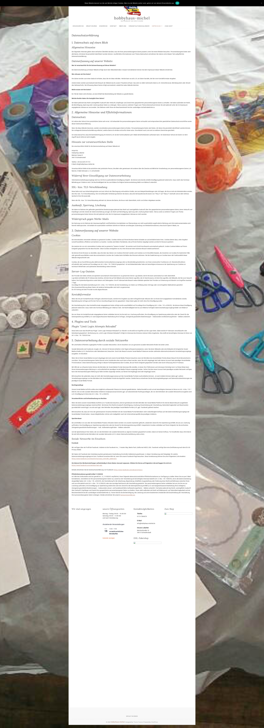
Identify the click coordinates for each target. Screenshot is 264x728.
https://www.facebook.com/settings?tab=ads (87, 465)
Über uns (122, 26)
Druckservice (78, 26)
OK (177, 3)
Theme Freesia (138, 722)
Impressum (156, 26)
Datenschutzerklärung (127, 495)
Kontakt (113, 26)
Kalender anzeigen (109, 538)
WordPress (154, 722)
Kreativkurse (91, 26)
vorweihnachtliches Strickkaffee (116, 532)
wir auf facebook (132, 716)
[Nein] (261, 3)
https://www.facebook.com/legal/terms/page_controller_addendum (94, 458)
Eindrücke (103, 26)
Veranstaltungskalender (139, 26)
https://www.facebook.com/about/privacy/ (128, 470)
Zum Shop (168, 26)
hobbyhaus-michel (132, 18)
